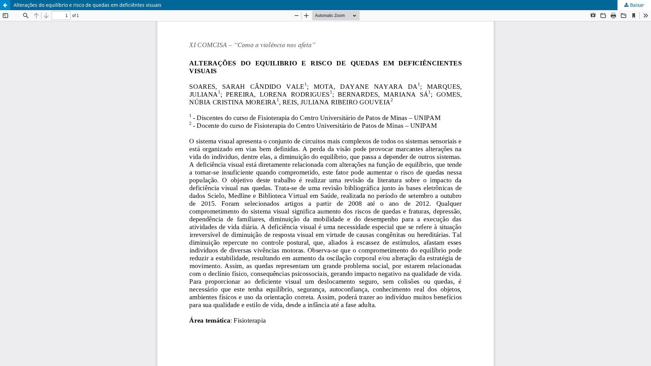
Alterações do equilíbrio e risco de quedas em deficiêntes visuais (87, 5)
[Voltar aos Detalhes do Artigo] (5, 5)
